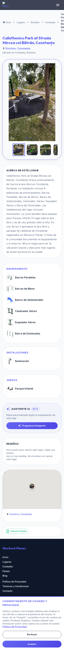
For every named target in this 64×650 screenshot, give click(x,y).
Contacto (7, 591)
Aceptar (32, 644)
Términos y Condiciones (15, 586)
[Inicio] (5, 5)
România (11, 48)
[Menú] (58, 5)
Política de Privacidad (14, 581)
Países (6, 571)
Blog (4, 575)
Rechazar (32, 634)
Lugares (6, 561)
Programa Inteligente (34, 425)
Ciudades (7, 566)
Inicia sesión (12, 450)
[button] (26, 138)
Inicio (5, 557)
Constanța (23, 48)
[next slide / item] (55, 102)
